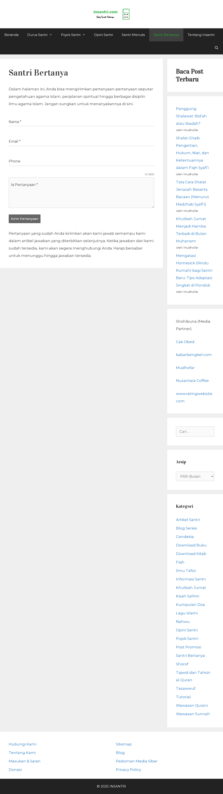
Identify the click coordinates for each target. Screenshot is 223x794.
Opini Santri (103, 35)
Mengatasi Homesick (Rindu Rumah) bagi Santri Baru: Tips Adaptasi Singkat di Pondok (194, 270)
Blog (120, 752)
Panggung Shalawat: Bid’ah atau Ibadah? (191, 116)
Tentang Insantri (201, 35)
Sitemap (124, 744)
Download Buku (191, 545)
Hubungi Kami (22, 744)
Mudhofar (185, 368)
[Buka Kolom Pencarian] (216, 47)
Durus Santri (37, 35)
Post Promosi (188, 647)
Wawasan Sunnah (193, 714)
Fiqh (180, 562)
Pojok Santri (71, 35)
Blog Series (186, 528)
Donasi (15, 769)
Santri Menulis (133, 35)
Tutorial (183, 697)
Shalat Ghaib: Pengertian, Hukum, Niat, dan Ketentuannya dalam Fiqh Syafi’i (192, 153)
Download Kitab (191, 553)
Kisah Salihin (187, 596)
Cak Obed (185, 342)
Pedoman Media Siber (137, 761)
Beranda (11, 35)
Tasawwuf (185, 688)
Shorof (182, 664)
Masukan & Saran (25, 761)
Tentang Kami (22, 752)
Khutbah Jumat (191, 587)
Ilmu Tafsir (186, 570)
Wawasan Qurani (192, 705)
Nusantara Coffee (192, 380)
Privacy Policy (128, 769)
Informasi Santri (191, 579)
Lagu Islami (187, 613)
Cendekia (185, 536)
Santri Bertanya (166, 35)
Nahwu (183, 621)
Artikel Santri (188, 520)
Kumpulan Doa (190, 604)
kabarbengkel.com (194, 354)
